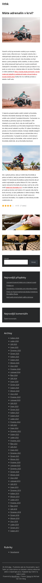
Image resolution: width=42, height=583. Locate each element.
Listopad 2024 (15, 372)
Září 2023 (13, 403)
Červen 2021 (14, 456)
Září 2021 (13, 447)
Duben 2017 (14, 531)
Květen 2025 (14, 357)
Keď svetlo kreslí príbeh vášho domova (19, 297)
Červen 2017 (14, 528)
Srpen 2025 (14, 347)
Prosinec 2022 (15, 422)
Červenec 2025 (15, 350)
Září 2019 (13, 484)
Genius (28, 576)
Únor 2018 (14, 521)
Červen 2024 (14, 385)
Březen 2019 (14, 497)
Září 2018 (13, 509)
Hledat (6, 258)
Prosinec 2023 (15, 397)
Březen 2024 (14, 391)
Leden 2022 (14, 437)
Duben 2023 (14, 416)
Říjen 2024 (14, 375)
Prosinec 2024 (15, 369)
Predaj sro (10, 285)
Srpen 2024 (14, 382)
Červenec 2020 (15, 469)
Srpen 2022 (14, 428)
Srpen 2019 (14, 487)
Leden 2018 (14, 525)
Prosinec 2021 (15, 441)
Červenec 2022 (15, 431)
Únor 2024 (14, 394)
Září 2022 (13, 425)
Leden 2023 (14, 419)
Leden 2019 (14, 500)
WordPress (15, 576)
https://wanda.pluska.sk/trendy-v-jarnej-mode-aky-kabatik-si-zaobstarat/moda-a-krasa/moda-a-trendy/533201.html (21, 74)
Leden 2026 (14, 341)
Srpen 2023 (14, 406)
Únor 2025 (14, 366)
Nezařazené (14, 552)
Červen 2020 (14, 472)
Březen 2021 (14, 459)
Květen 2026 (14, 338)
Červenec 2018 (15, 512)
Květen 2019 (14, 493)
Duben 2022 (14, 434)
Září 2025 (13, 344)
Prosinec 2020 (15, 462)
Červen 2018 (14, 515)
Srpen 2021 (14, 450)
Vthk (5, 4)
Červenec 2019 (15, 490)
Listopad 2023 (15, 400)
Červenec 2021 (15, 453)
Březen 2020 (14, 475)
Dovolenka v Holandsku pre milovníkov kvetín (21, 289)
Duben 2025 (14, 360)
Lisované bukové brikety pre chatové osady (21, 282)
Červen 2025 (14, 354)
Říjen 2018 (14, 506)
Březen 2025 (14, 363)
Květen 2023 (14, 413)
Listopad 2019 (15, 481)
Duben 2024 (14, 388)
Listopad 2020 (15, 465)
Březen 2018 (14, 518)
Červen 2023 (14, 409)
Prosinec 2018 (15, 503)
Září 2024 (13, 378)
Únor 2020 (14, 478)
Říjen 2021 (14, 444)
